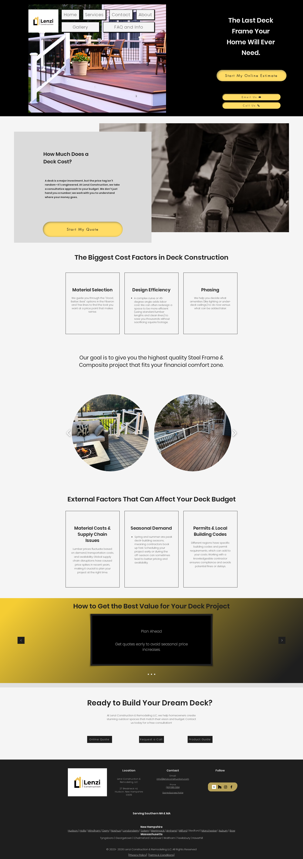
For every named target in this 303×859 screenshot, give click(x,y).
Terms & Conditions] (161, 855)
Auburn (223, 830)
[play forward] (234, 433)
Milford (183, 830)
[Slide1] (148, 674)
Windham (94, 830)
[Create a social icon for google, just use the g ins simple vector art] (214, 787)
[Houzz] (220, 787)
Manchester (209, 830)
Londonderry (131, 830)
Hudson (73, 830)
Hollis (83, 830)
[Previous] (21, 640)
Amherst (171, 830)
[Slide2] (151, 674)
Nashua (116, 830)
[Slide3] (154, 674)
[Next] (281, 640)
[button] (110, 432)
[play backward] (69, 433)
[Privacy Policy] (137, 855)
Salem (145, 830)
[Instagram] (226, 787)
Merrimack (158, 830)
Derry (105, 830)
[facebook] (231, 787)
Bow (232, 830)
